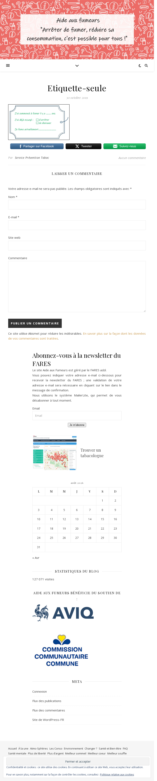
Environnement (73, 748)
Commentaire (17, 258)
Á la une (23, 748)
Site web (14, 237)
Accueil (12, 748)
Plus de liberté (37, 753)
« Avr (35, 558)
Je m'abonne (77, 425)
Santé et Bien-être (110, 748)
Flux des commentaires (48, 710)
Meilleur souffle (117, 753)
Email (36, 408)
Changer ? (91, 748)
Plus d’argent (55, 753)
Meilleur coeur (97, 753)
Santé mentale (17, 753)
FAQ (125, 748)
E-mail (13, 217)
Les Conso (55, 748)
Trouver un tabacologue (92, 452)
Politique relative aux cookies (117, 774)
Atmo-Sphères (39, 748)
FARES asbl (98, 370)
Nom (12, 197)
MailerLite (81, 395)
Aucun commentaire (132, 158)
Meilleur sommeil (75, 753)
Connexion (39, 691)
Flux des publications (46, 701)
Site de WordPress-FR (48, 720)
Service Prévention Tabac (32, 158)
